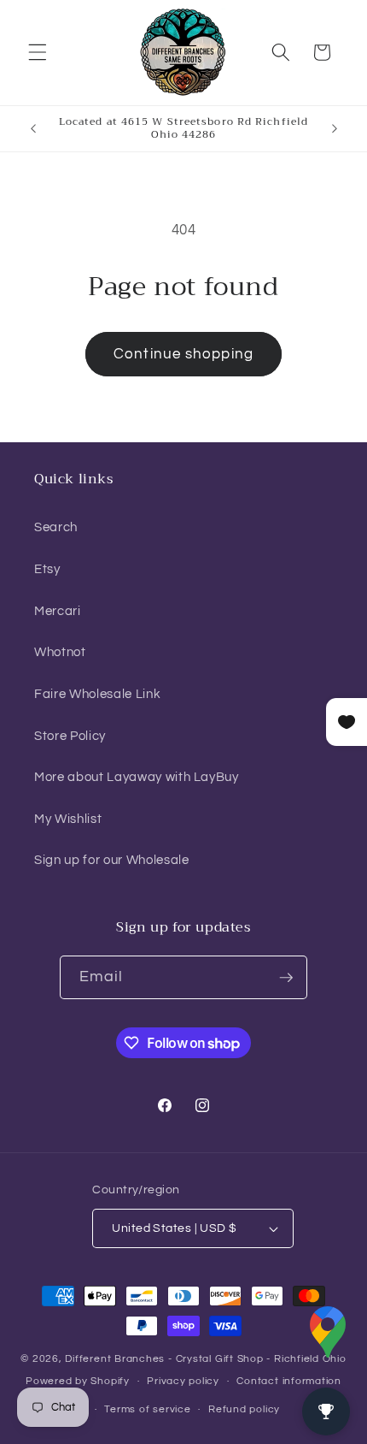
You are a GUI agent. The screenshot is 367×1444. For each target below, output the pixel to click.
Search (56, 527)
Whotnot (60, 652)
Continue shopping (183, 353)
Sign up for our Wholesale (111, 860)
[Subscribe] (285, 978)
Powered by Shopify (78, 1381)
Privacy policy (183, 1381)
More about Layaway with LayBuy (136, 777)
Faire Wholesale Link (97, 694)
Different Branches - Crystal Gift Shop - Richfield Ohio (205, 1358)
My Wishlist (68, 819)
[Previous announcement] (33, 128)
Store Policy (70, 736)
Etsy (47, 569)
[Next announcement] (334, 128)
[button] (37, 52)
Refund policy (244, 1409)
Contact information (288, 1381)
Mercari (57, 611)
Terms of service (147, 1409)
